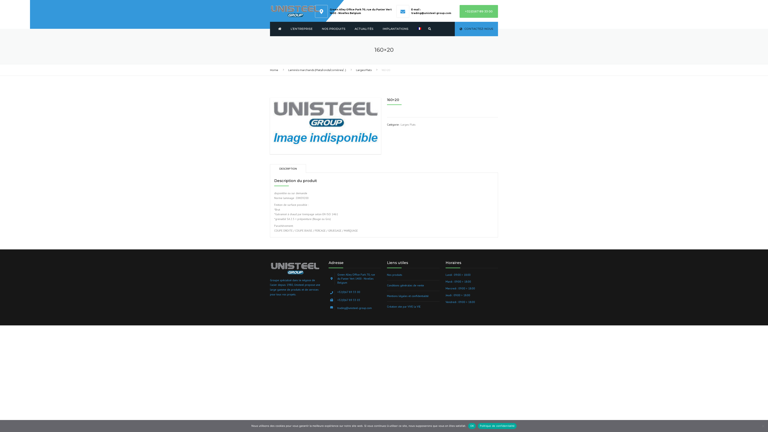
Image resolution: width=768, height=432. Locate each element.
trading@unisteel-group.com (431, 13)
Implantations (395, 29)
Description (288, 168)
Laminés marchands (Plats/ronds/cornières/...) (317, 70)
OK (472, 425)
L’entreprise (302, 29)
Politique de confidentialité (497, 425)
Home (274, 70)
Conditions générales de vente (405, 285)
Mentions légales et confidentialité (408, 296)
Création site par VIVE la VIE (404, 306)
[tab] (288, 168)
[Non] (763, 426)
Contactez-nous (478, 29)
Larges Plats (364, 70)
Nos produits (333, 29)
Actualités (364, 29)
